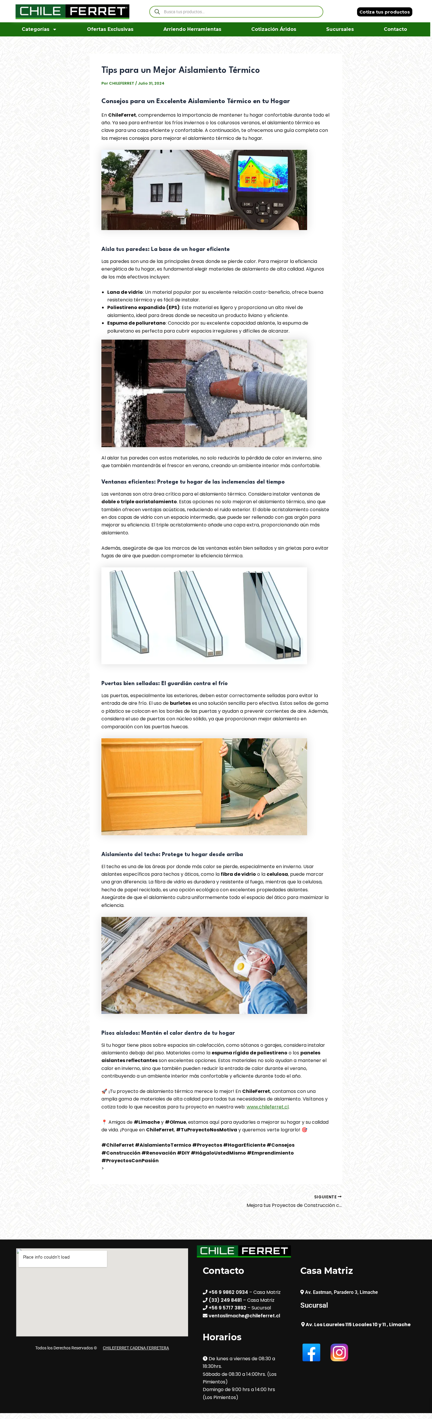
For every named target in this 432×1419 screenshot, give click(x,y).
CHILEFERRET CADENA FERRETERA (136, 1348)
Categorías (35, 29)
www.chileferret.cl (268, 1106)
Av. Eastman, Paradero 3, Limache (341, 1292)
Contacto (395, 29)
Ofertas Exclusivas (110, 29)
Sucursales (340, 29)
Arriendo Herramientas (192, 29)
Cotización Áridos (273, 29)
